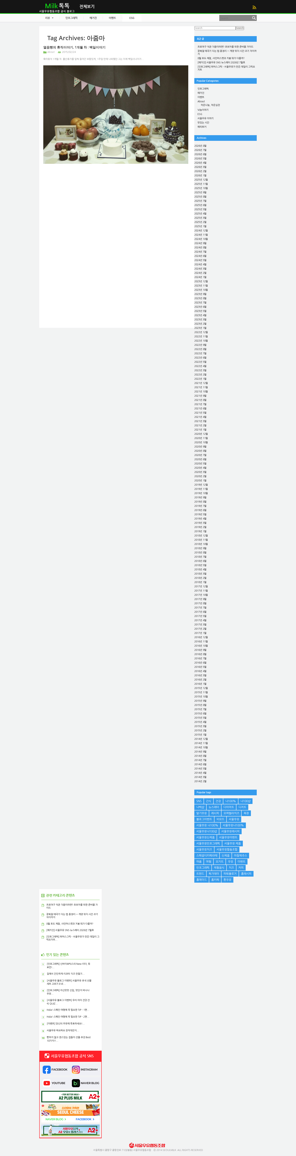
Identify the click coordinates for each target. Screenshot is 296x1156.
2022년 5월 (200, 362)
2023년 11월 (201, 285)
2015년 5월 (200, 718)
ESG (200, 114)
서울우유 (234, 819)
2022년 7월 (200, 353)
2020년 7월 (200, 455)
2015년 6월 (200, 713)
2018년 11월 (201, 540)
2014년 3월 (200, 777)
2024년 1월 (200, 277)
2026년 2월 (200, 171)
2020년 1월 (200, 480)
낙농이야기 (203, 110)
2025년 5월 (200, 209)
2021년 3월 (200, 421)
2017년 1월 (200, 633)
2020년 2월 (200, 476)
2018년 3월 (200, 574)
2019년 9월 (200, 497)
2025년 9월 (200, 192)
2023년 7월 (200, 302)
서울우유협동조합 (226, 849)
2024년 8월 (200, 247)
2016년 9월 (200, 650)
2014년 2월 (200, 781)
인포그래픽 (203, 89)
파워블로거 (230, 873)
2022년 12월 (201, 332)
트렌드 (200, 873)
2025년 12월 (201, 180)
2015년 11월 (201, 692)
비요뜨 (220, 819)
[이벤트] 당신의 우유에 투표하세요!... (66, 1023)
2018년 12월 (201, 535)
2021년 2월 (200, 425)
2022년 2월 (200, 374)
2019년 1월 (200, 531)
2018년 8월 (200, 552)
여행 (208, 861)
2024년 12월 (201, 230)
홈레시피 (246, 873)
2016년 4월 (200, 671)
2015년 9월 (200, 701)
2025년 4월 (200, 213)
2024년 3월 (200, 269)
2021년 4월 (200, 417)
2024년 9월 (200, 243)
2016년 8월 (200, 654)
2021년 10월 (201, 391)
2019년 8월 (200, 502)
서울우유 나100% (207, 825)
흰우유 (227, 879)
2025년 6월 (200, 205)
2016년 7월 (200, 658)
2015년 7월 (200, 709)
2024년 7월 (200, 252)
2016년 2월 (200, 679)
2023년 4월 (200, 315)
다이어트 (229, 807)
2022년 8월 (200, 349)
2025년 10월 (201, 188)
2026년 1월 (200, 175)
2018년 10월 (201, 544)
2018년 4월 (200, 569)
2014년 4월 (200, 773)
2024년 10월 (201, 239)
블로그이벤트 (204, 819)
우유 (230, 861)
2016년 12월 (201, 637)
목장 (246, 813)
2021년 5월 (200, 413)
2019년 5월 (200, 514)
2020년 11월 (201, 438)
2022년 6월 (200, 357)
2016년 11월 (201, 641)
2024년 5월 (200, 260)
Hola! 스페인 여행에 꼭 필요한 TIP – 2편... (68, 1017)
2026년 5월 (200, 158)
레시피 (215, 813)
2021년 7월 (200, 404)
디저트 (242, 807)
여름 (199, 861)
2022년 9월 (200, 345)
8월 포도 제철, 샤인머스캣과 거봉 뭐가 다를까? (221, 58)
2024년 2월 (200, 273)
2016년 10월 (201, 646)
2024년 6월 (200, 256)
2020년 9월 (200, 446)
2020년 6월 (200, 459)
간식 (208, 801)
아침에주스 (240, 855)
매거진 (201, 93)
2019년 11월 (201, 489)
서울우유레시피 (230, 831)
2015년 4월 (200, 722)
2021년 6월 (200, 408)
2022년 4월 (200, 366)
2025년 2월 (200, 222)
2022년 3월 (200, 370)
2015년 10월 (201, 696)
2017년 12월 (201, 586)
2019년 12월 (201, 485)
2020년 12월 (201, 434)
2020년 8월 (200, 451)
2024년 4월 (200, 264)
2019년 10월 (201, 493)
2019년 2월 (200, 527)
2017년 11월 (201, 590)
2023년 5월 (200, 311)
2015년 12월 (201, 688)
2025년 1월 (200, 226)
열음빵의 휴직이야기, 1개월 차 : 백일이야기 (74, 47)
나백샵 (200, 807)
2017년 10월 (201, 595)
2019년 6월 (200, 510)
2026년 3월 (200, 167)
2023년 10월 (201, 290)
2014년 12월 (201, 739)
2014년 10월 (201, 747)
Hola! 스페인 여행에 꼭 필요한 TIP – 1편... (68, 1010)
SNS (199, 801)
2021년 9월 (200, 396)
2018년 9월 (200, 548)
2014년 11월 (201, 743)
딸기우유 (201, 813)
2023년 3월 (200, 319)
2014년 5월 (200, 768)
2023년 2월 (200, 324)
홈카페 (215, 879)
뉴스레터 (214, 807)
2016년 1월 (200, 684)
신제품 (226, 855)
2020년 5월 (200, 463)
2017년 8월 (200, 603)
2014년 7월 (200, 760)
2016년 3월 (200, 675)
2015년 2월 (200, 730)
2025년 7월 (200, 201)
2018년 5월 (200, 565)
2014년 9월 (200, 751)
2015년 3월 (200, 726)
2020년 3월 (200, 472)
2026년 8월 (200, 146)
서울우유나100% (233, 825)
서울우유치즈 (204, 849)
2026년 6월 (200, 154)
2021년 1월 (200, 430)
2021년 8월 (200, 400)
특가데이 (214, 873)
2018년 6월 (200, 561)
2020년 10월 (201, 442)
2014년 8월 (200, 756)
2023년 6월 (200, 307)
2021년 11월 (201, 387)
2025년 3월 (200, 218)
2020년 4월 (200, 468)
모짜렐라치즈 (231, 813)
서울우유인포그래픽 (208, 843)
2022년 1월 (200, 379)
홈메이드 (201, 879)
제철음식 (219, 867)
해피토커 (202, 127)
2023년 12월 (201, 281)
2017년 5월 (200, 616)
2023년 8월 (200, 298)
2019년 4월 (200, 518)
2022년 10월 (201, 341)
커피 (241, 867)
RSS (254, 7)
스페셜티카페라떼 (206, 855)
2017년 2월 (200, 629)
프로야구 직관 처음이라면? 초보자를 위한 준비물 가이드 (225, 47)
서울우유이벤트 (228, 837)
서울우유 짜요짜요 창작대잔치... (63, 1030)
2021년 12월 (201, 383)
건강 (218, 801)
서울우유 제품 (232, 843)
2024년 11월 (201, 235)
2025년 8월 (200, 196)
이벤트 (201, 97)
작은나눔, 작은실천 (210, 105)
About (51, 52)
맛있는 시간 (203, 122)
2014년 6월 (200, 764)
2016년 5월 (200, 667)
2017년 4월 (200, 620)
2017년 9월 (200, 599)
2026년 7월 (200, 150)
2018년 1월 (200, 582)
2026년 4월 (200, 163)
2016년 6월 (200, 663)
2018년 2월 (200, 578)
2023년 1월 (200, 328)
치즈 (231, 867)
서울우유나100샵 (206, 831)
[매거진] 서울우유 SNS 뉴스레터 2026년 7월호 (221, 62)
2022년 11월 (201, 336)
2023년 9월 (200, 294)
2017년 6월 (200, 612)
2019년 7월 (200, 506)
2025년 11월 (201, 184)
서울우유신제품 (205, 837)
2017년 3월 (200, 624)
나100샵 (245, 801)
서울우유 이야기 (206, 118)
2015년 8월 (200, 705)
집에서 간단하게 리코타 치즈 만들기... (66, 974)
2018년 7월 (200, 557)
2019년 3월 (200, 523)
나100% (230, 801)
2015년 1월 (200, 735)
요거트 (220, 861)
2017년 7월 (200, 607)
